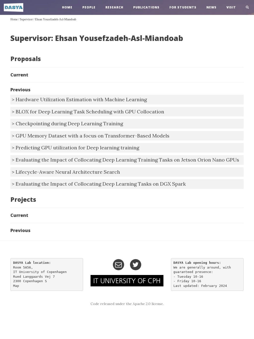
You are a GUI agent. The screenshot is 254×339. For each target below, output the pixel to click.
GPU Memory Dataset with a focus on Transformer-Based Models (92, 136)
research (114, 7)
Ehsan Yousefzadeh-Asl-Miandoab (55, 19)
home (67, 7)
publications (146, 7)
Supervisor (26, 19)
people (88, 7)
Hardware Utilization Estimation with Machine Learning (81, 99)
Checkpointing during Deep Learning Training (69, 123)
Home (14, 19)
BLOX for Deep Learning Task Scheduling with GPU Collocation (90, 111)
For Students (182, 7)
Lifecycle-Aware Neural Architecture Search (68, 172)
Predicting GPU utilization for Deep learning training (77, 147)
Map (16, 286)
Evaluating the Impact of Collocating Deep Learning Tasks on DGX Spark (101, 184)
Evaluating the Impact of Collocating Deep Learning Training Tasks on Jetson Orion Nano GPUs (127, 160)
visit (231, 7)
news (211, 7)
